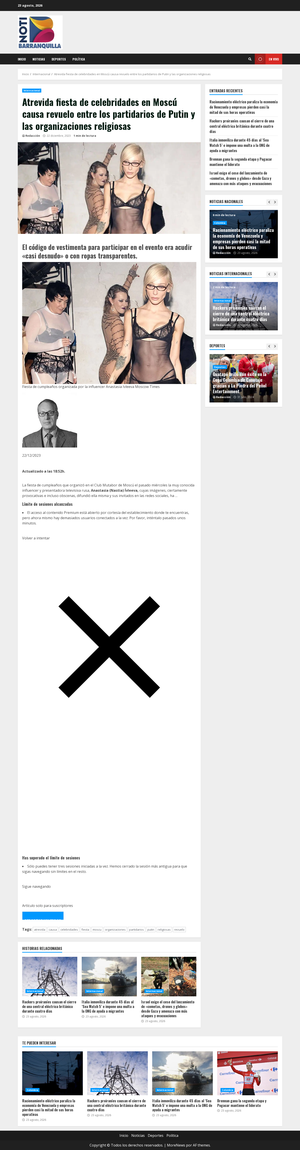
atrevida (39, 930)
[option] (244, 234)
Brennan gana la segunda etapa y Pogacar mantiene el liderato (243, 244)
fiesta (85, 930)
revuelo (179, 930)
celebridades (69, 930)
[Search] (249, 59)
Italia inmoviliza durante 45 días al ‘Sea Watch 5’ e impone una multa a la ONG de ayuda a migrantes (109, 976)
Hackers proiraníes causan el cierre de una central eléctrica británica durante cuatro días (49, 976)
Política (78, 59)
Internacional (31, 90)
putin (150, 930)
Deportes (59, 59)
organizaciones (115, 930)
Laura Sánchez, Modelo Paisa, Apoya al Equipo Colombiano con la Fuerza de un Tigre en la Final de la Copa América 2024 (242, 383)
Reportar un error (43, 919)
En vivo (274, 59)
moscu (97, 930)
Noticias (39, 59)
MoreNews (176, 1145)
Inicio (22, 59)
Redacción (32, 136)
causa (53, 930)
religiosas (164, 930)
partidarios (136, 930)
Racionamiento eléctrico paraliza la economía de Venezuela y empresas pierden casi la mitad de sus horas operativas (244, 107)
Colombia (220, 234)
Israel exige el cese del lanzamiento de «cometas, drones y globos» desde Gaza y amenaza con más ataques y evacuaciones (168, 976)
